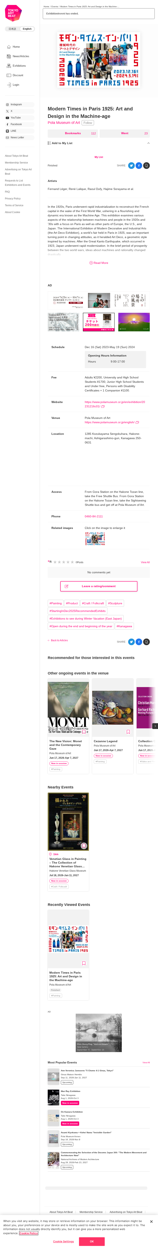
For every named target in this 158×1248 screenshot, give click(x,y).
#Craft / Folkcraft (93, 603)
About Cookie (12, 212)
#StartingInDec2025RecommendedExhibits (78, 611)
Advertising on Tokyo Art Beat (126, 1212)
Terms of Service (14, 205)
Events (54, 6)
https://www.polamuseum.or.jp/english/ (110, 422)
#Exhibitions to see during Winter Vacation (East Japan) (86, 618)
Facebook (16, 124)
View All (145, 562)
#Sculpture (115, 603)
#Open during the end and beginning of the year (81, 626)
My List (99, 157)
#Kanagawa (124, 626)
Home (46, 6)
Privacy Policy (13, 198)
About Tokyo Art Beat (16, 155)
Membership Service (16, 162)
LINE (13, 130)
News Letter (17, 137)
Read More (101, 262)
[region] (79, 1231)
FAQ (7, 191)
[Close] (151, 1221)
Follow (88, 122)
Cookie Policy (29, 1233)
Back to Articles (59, 640)
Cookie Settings (63, 1241)
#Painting (56, 603)
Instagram (16, 104)
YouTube (16, 117)
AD (50, 285)
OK (92, 1241)
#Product (72, 603)
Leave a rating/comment (99, 586)
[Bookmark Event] (84, 732)
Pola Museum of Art (64, 123)
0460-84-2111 (94, 516)
